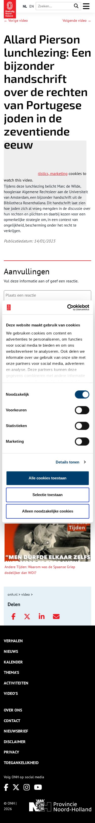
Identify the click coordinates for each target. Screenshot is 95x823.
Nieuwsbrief (16, 730)
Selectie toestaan (47, 495)
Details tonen (67, 462)
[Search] (76, 6)
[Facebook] (6, 787)
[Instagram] (27, 787)
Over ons (13, 710)
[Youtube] (38, 787)
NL (25, 6)
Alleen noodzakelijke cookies (47, 511)
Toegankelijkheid (21, 762)
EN (31, 6)
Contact (12, 720)
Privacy (11, 751)
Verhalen (13, 640)
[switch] (82, 410)
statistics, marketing (50, 173)
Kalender (13, 661)
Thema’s (11, 672)
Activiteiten (16, 682)
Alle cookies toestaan (47, 478)
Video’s (11, 693)
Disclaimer (15, 741)
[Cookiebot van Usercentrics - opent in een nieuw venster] (67, 307)
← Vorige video (16, 20)
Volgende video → (77, 20)
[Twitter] (16, 787)
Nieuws (11, 651)
